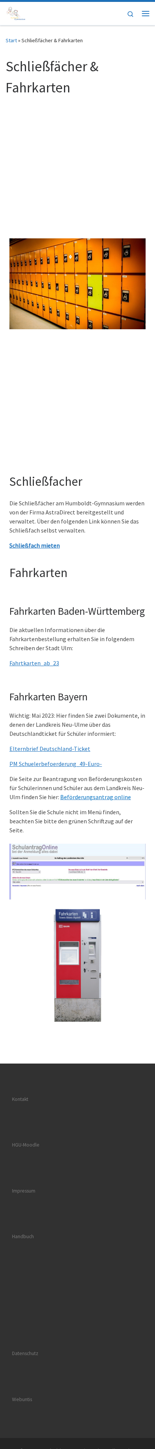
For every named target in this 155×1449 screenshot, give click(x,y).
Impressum (23, 1191)
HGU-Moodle (26, 1145)
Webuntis (22, 1399)
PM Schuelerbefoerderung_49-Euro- (55, 763)
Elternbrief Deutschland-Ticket (49, 748)
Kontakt (20, 1099)
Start (11, 40)
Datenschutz (25, 1353)
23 (56, 663)
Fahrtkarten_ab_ (31, 663)
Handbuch (23, 1236)
